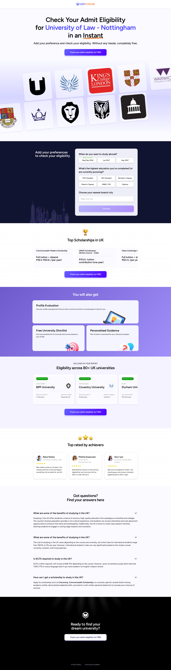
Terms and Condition (92, 665)
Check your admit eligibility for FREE (85, 52)
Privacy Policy (76, 665)
